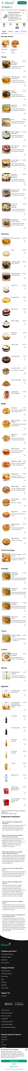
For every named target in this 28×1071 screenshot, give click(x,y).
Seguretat (3, 985)
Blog (2, 979)
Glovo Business (5, 962)
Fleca (3, 813)
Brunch (11, 813)
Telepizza (3, 1047)
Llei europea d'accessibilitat (8, 1027)
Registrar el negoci (6, 957)
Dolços (15, 813)
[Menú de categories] (2, 2)
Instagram (3, 996)
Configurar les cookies (7, 1021)
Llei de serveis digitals (7, 1024)
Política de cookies (6, 1016)
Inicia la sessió (4, 988)
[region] (14, 46)
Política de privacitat (6, 1013)
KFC (2, 1042)
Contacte (3, 982)
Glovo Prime (4, 976)
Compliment (4, 1018)
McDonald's (4, 1037)
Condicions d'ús (5, 1010)
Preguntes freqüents (6, 973)
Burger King (4, 1039)
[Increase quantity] (8, 46)
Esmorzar (7, 813)
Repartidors (4, 960)
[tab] (4, 32)
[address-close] (23, 13)
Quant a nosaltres (5, 970)
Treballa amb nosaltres (7, 954)
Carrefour (3, 1044)
